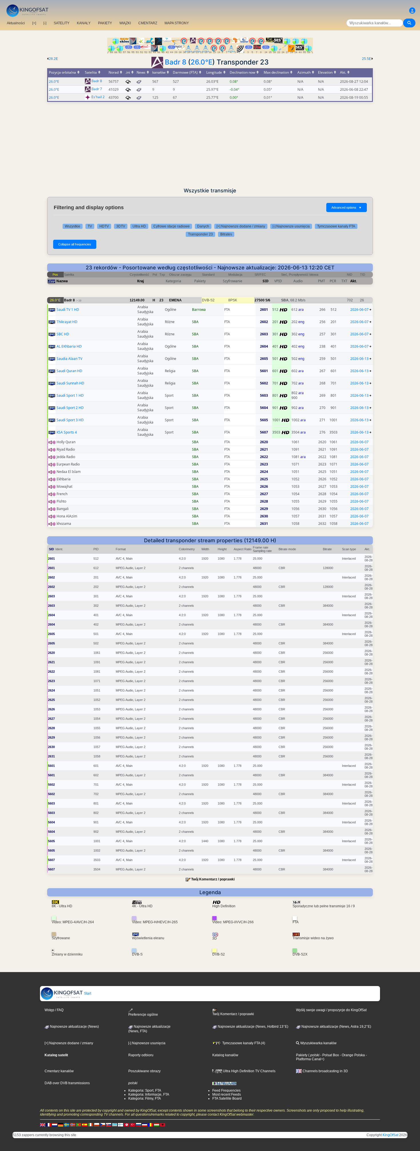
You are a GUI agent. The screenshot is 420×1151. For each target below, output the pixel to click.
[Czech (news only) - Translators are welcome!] (102, 1124)
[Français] (48, 1124)
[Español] (84, 1124)
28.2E (53, 59)
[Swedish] (66, 1124)
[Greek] (114, 1124)
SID (266, 281)
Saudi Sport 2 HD (70, 407)
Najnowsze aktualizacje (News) (74, 1027)
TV (90, 226)
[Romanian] (150, 1124)
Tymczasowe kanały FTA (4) (243, 1043)
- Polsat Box (329, 1055)
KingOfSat (390, 1135)
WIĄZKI (125, 23)
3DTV (120, 226)
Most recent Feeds (226, 1094)
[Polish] (96, 1124)
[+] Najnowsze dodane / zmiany (241, 226)
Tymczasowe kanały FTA (336, 226)
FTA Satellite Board (227, 1098)
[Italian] (90, 1124)
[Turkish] (132, 1124)
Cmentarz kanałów (59, 1071)
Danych (203, 226)
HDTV (104, 226)
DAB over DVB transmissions (67, 1083)
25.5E (366, 59)
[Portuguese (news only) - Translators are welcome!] (78, 1124)
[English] (42, 1124)
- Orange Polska (352, 1055)
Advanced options (346, 207)
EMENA (175, 300)
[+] (34, 23)
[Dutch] (54, 1124)
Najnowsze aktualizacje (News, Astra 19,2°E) (336, 1027)
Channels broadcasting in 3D (325, 1071)
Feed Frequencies (226, 1090)
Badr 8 (175, 62)
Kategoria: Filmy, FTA (144, 1098)
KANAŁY (84, 23)
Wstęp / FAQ (54, 1010)
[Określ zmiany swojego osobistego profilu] (412, 10)
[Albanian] (162, 1124)
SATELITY (61, 23)
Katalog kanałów (225, 1055)
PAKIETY (105, 23)
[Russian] (138, 1124)
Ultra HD (139, 226)
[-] (44, 23)
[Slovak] (108, 1124)
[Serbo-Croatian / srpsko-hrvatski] (144, 1124)
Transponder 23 (200, 234)
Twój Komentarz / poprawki (213, 879)
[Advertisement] (210, 145)
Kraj (140, 281)
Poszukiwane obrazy (144, 1071)
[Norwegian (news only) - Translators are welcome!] (72, 1124)
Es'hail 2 (98, 97)
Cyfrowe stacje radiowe (171, 226)
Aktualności (16, 23)
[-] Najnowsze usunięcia (291, 226)
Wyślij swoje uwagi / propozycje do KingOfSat (331, 1010)
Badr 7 (96, 89)
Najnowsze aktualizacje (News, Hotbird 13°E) (252, 1027)
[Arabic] (126, 1124)
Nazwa (62, 281)
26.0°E (201, 62)
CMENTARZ (147, 23)
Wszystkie (72, 226)
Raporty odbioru (140, 1055)
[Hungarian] (156, 1124)
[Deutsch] (60, 1124)
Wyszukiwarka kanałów (318, 1043)
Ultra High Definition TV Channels (248, 1071)
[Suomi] (120, 1124)
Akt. (353, 281)
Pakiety (301, 1055)
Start (87, 993)
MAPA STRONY (177, 23)
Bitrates (226, 234)
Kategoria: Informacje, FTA (148, 1094)
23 (161, 300)
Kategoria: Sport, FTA (144, 1090)
